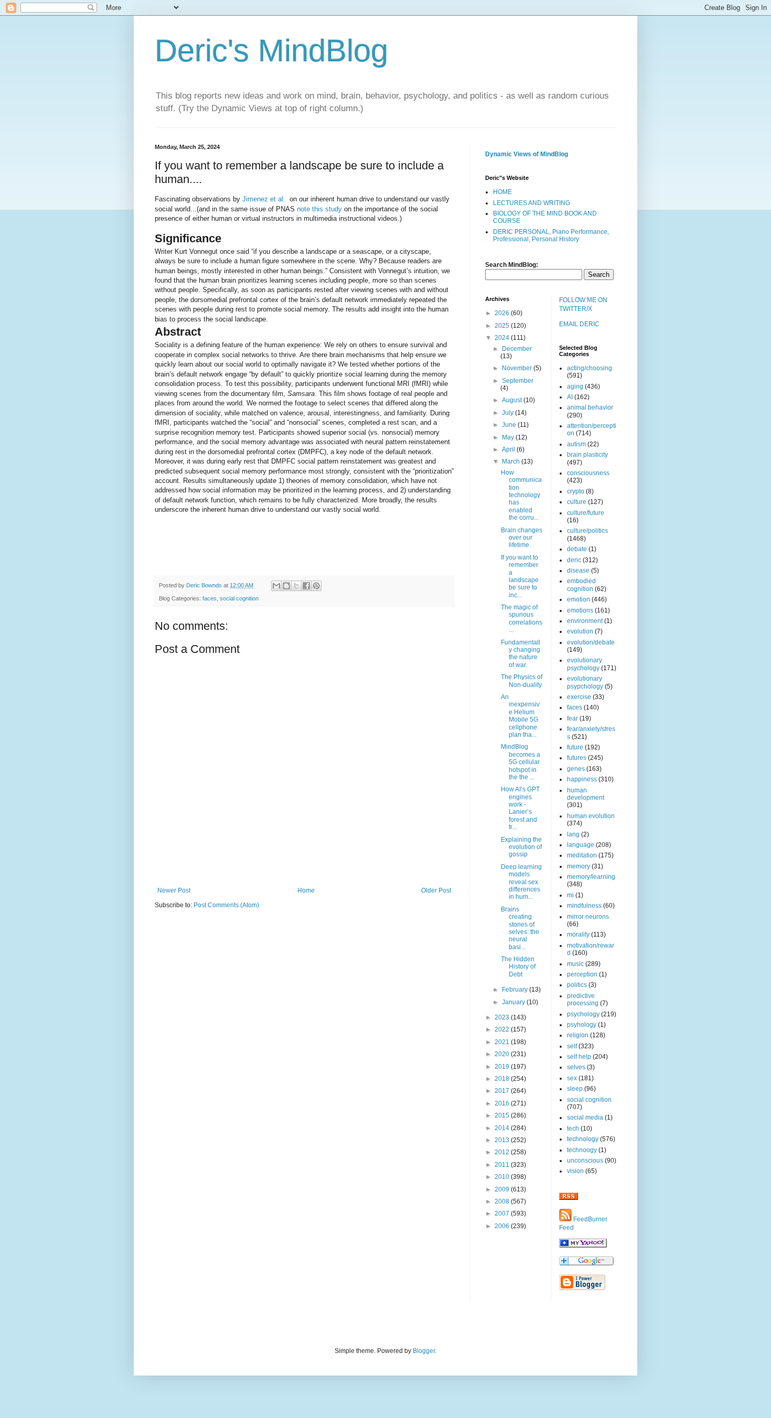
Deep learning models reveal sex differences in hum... (521, 882)
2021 (503, 1042)
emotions (580, 610)
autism (576, 444)
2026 (503, 313)
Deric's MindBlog (271, 50)
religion (577, 1035)
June (510, 424)
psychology (583, 1014)
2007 (503, 1213)
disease (578, 570)
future (575, 747)
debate (577, 549)
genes (576, 768)
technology (582, 1139)
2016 (503, 1103)
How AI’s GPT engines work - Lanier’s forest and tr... (520, 808)
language (580, 844)
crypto (575, 491)
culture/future (585, 513)
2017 (503, 1090)
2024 (503, 337)
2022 (503, 1029)
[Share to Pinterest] (316, 586)
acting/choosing (589, 368)
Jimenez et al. (263, 199)
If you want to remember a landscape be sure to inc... (520, 576)
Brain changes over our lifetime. (521, 538)
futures (576, 757)
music (575, 964)
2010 (503, 1176)
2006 (503, 1226)
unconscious (585, 1160)
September (517, 380)
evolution (580, 631)
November (517, 368)
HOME (502, 192)
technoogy (582, 1150)
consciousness (588, 473)
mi (570, 895)
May (509, 437)
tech (573, 1128)
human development (585, 794)
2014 (503, 1128)
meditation (582, 855)
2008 (503, 1201)
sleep (575, 1088)
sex (572, 1078)
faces (209, 598)
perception (582, 974)
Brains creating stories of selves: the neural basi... (520, 928)
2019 (503, 1066)
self (572, 1046)
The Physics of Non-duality (521, 680)
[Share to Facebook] (306, 586)
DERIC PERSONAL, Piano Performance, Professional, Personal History (551, 235)
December (517, 348)
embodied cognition (581, 584)
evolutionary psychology (584, 664)
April (509, 449)
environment (585, 621)
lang (573, 834)
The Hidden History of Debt (518, 966)
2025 (503, 325)
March (511, 461)
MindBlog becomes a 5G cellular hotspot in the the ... (520, 762)
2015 (503, 1115)
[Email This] (276, 586)
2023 (503, 1017)
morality (578, 934)
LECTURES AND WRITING (531, 203)
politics (577, 985)
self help (579, 1056)
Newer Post (173, 890)
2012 (503, 1152)
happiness (582, 779)
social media (585, 1117)
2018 (503, 1078)
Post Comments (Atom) (226, 905)
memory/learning (591, 876)
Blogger (424, 1351)
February (515, 989)
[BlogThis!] (286, 586)
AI (570, 397)
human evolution (591, 816)
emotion (578, 599)
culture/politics (587, 530)
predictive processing (582, 999)
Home (306, 890)
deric (574, 560)
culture (576, 502)
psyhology (581, 1024)
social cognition (239, 598)
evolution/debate (591, 642)
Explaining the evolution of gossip (521, 847)
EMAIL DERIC (579, 324)
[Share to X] (296, 586)
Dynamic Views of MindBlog (526, 154)
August (512, 400)
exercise (579, 697)
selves (576, 1067)
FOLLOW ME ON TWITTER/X (583, 304)
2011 (503, 1164)
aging (575, 386)
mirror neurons (588, 916)
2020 (503, 1054)
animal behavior (590, 407)
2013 (503, 1140)
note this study (319, 209)
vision (575, 1171)
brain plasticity (587, 454)
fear (572, 718)
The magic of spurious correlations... (521, 618)
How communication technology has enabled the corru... (521, 495)
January (514, 1002)
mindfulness (584, 905)
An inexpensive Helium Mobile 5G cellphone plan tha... (520, 715)
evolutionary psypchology (585, 682)
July (508, 412)
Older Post (436, 890)
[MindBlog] (583, 1245)
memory (578, 866)
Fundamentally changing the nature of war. (520, 654)
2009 (503, 1189)
